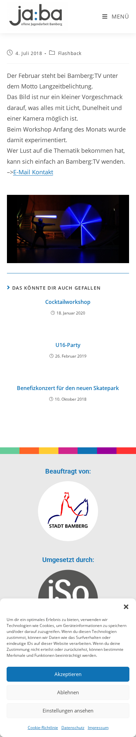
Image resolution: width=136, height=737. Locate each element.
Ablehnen (68, 692)
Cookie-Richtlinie (43, 727)
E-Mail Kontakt (33, 172)
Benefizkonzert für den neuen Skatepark (68, 388)
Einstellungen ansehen (68, 710)
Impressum (98, 727)
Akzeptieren (68, 674)
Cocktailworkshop (67, 302)
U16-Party (68, 345)
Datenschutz (73, 727)
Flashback (70, 53)
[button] (126, 606)
